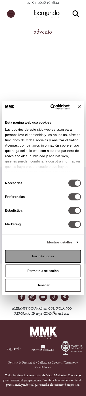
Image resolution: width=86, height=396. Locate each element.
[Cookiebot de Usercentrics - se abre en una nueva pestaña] (52, 107)
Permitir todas (43, 256)
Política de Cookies (50, 362)
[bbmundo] (45, 14)
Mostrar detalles (60, 242)
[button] (11, 14)
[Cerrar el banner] (79, 107)
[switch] (74, 196)
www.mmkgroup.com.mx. (26, 380)
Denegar (43, 285)
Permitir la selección (43, 271)
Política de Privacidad (22, 362)
